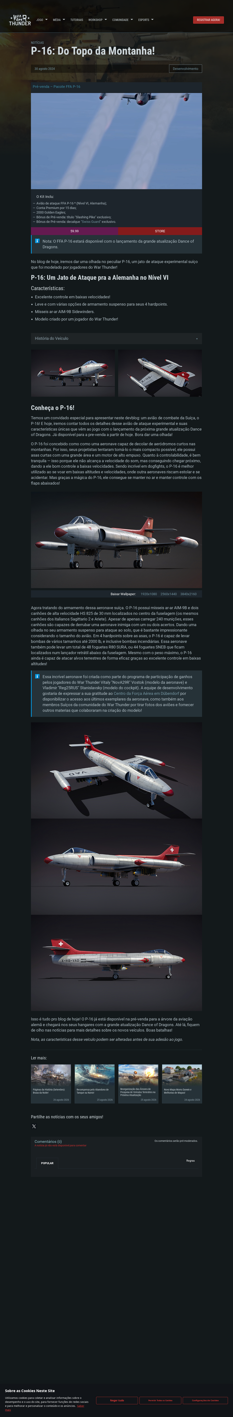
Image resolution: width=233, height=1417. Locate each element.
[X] (34, 1126)
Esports (143, 20)
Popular (47, 1163)
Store (160, 231)
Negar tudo (117, 1400)
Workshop (95, 20)
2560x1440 (169, 594)
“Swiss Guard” (91, 222)
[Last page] (40, 1171)
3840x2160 (188, 594)
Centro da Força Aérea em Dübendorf (146, 693)
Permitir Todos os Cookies (160, 1400)
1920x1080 (149, 594)
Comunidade (120, 20)
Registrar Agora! (208, 20)
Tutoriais (76, 20)
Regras (190, 1160)
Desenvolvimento (185, 69)
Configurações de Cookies (205, 1400)
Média (57, 20)
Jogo (39, 20)
